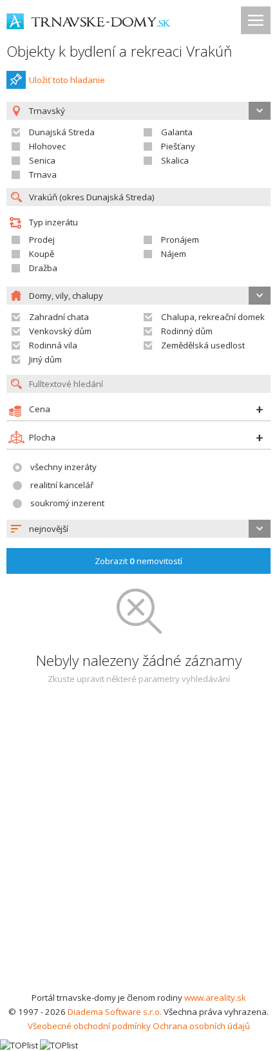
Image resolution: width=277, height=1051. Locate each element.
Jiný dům (45, 359)
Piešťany (178, 146)
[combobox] (138, 529)
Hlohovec (47, 146)
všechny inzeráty (63, 467)
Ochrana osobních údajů (201, 1026)
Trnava (43, 174)
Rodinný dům (187, 331)
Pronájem (180, 239)
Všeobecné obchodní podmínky (89, 1026)
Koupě (41, 254)
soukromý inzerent (67, 503)
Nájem (173, 254)
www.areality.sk (215, 997)
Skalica (175, 160)
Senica (42, 160)
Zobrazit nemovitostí (138, 561)
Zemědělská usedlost (203, 345)
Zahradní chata (59, 317)
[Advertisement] (138, 845)
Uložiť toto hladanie (67, 80)
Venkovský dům (60, 331)
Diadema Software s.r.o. (115, 1012)
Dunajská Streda (62, 132)
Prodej (42, 239)
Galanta (177, 132)
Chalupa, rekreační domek (213, 317)
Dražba (43, 268)
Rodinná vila (53, 345)
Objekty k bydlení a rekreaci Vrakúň (119, 51)
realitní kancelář (61, 485)
